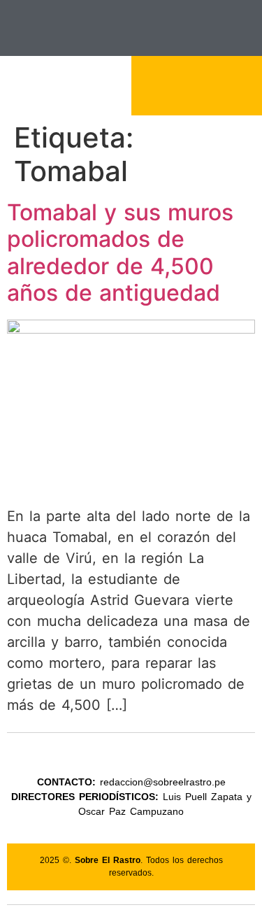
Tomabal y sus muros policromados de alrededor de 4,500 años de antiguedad (120, 252)
